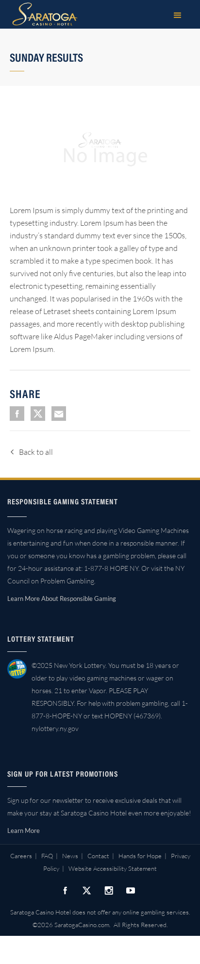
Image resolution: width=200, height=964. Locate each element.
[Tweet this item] (38, 413)
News (70, 856)
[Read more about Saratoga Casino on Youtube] (130, 890)
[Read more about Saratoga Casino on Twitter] (87, 890)
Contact (98, 856)
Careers (21, 856)
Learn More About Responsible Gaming (61, 598)
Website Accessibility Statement (112, 868)
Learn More (23, 830)
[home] (42, 14)
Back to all (36, 452)
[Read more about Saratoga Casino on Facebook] (65, 890)
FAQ (47, 856)
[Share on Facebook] (17, 413)
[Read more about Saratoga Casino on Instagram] (109, 890)
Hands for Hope (140, 856)
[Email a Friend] (58, 413)
